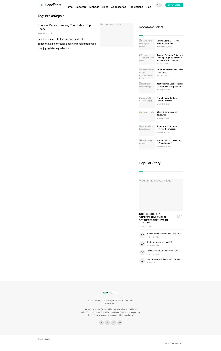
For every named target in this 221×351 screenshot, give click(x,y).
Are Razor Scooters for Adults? (159, 242)
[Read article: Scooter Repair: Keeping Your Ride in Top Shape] (117, 35)
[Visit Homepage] (50, 5)
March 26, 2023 (164, 90)
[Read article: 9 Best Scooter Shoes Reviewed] (147, 116)
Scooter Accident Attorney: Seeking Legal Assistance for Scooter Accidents (170, 58)
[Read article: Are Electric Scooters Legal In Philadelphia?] (147, 144)
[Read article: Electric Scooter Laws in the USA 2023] (147, 73)
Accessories (118, 6)
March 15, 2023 (164, 104)
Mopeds (94, 6)
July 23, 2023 (44, 33)
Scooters (80, 6)
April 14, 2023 (163, 76)
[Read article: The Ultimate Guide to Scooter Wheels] (147, 102)
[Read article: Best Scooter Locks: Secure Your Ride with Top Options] (147, 87)
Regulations (136, 6)
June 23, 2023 (163, 64)
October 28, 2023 (165, 47)
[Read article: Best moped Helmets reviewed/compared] (147, 130)
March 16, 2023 (164, 146)
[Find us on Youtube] (119, 322)
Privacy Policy (177, 343)
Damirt (47, 339)
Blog (148, 6)
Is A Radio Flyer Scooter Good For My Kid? (164, 234)
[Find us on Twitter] (107, 322)
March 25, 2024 (164, 118)
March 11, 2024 (163, 132)
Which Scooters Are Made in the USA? (162, 251)
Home (69, 6)
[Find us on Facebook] (101, 322)
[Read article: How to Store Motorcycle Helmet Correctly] (147, 44)
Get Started (174, 5)
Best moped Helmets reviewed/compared (164, 259)
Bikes (105, 6)
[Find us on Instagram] (113, 322)
